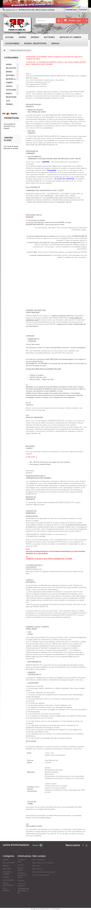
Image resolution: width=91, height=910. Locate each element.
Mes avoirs (36, 866)
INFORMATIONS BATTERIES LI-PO (23, 891)
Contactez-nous (71, 9)
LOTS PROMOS (9, 102)
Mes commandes (38, 860)
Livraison (21, 865)
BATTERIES (49, 37)
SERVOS (55, 44)
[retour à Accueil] (4, 50)
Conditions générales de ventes (22, 875)
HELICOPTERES (12, 68)
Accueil (9, 37)
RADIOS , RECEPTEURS (35, 44)
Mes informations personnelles (43, 872)
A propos (21, 880)
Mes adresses (37, 869)
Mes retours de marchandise (42, 863)
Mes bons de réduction (40, 875)
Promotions (11, 118)
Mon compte (39, 856)
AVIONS (22, 37)
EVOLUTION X (45, 909)
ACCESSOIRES (12, 44)
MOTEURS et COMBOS (70, 37)
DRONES (35, 37)
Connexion (83, 9)
